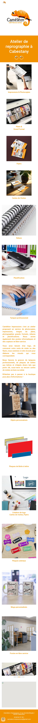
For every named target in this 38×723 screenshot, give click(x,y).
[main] (19, 46)
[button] (3, 719)
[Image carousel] (19, 670)
